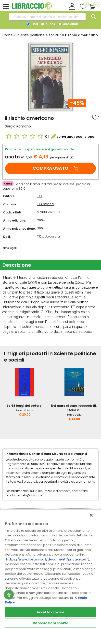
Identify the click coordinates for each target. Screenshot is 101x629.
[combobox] (47, 17)
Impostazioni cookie (50, 623)
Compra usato (50, 168)
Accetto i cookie (50, 612)
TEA (39, 196)
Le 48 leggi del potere (24, 406)
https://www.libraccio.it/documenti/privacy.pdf (47, 559)
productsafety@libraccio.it (26, 495)
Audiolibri (70, 24)
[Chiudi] (91, 515)
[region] (50, 569)
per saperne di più (62, 157)
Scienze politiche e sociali (37, 35)
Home (7, 35)
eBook (50, 24)
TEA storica (45, 204)
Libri (34, 24)
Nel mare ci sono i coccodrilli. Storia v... (74, 408)
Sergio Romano (18, 126)
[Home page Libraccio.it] (32, 8)
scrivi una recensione (75, 136)
